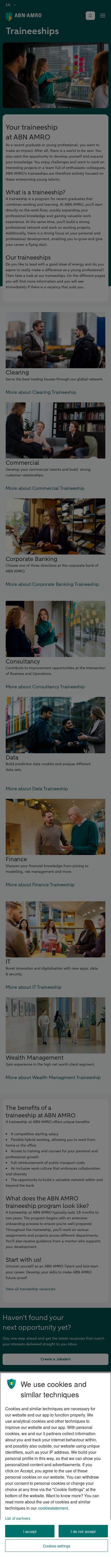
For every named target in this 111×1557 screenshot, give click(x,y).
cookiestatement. (53, 1508)
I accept (29, 1531)
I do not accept (83, 1531)
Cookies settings (56, 1545)
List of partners (17, 1518)
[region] (55, 1464)
